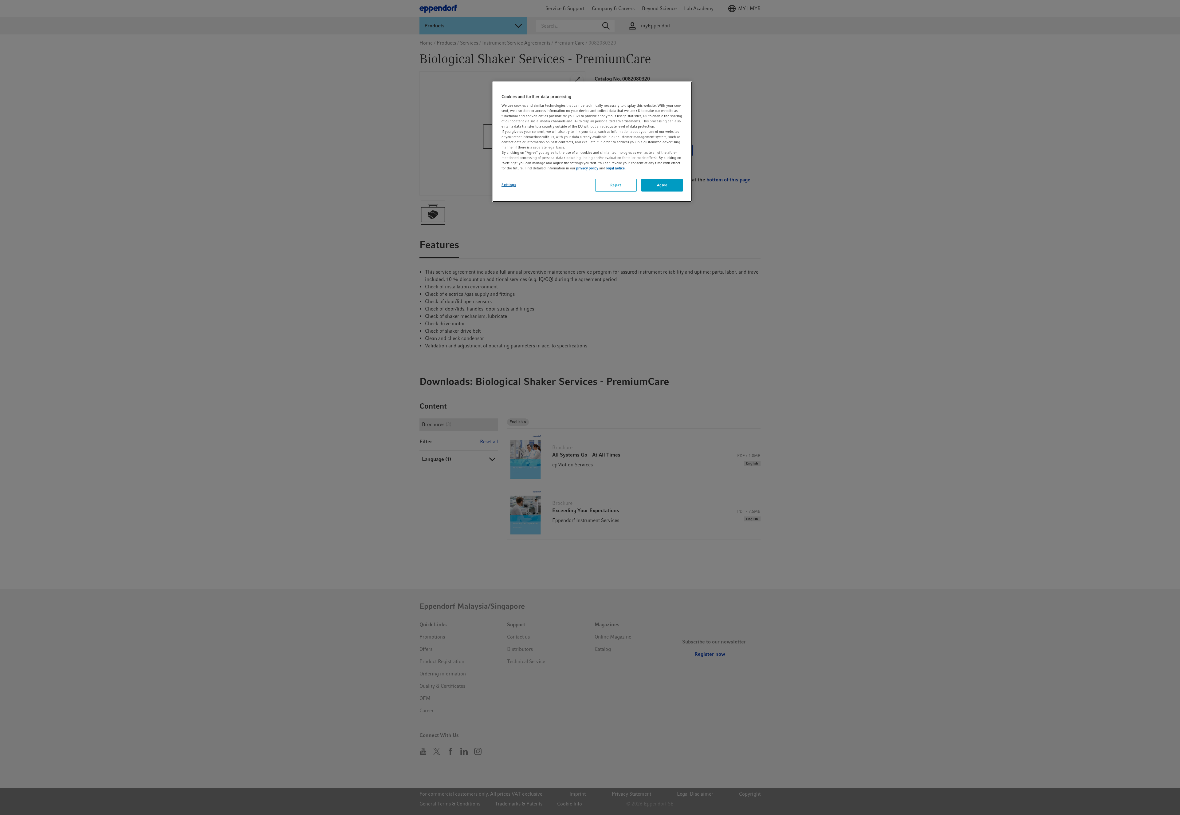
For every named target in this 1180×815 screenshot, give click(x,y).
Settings (509, 185)
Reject (615, 185)
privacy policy (587, 168)
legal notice (615, 168)
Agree (662, 185)
